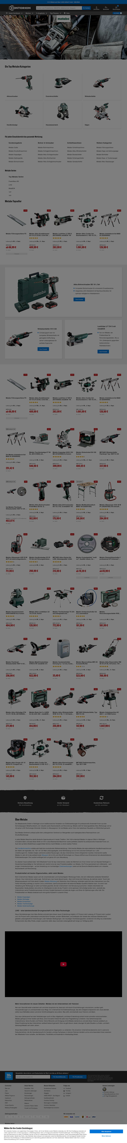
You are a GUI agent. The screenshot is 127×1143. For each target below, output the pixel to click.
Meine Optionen (106, 1136)
